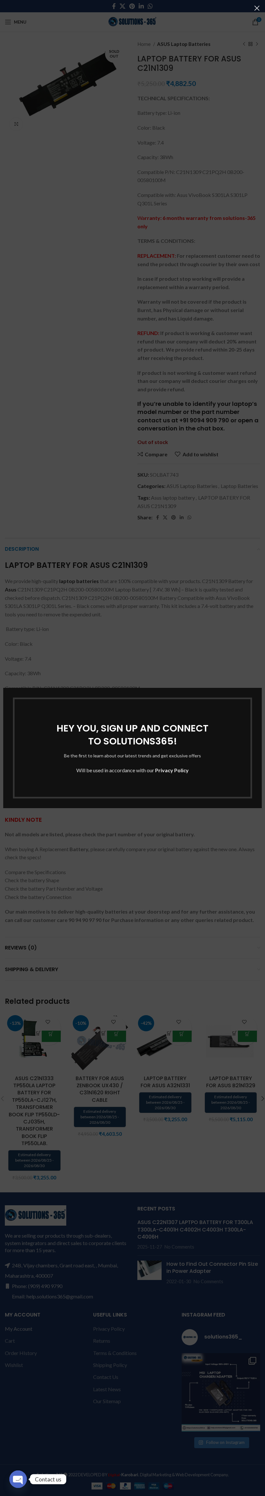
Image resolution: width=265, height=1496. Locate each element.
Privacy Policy (172, 770)
